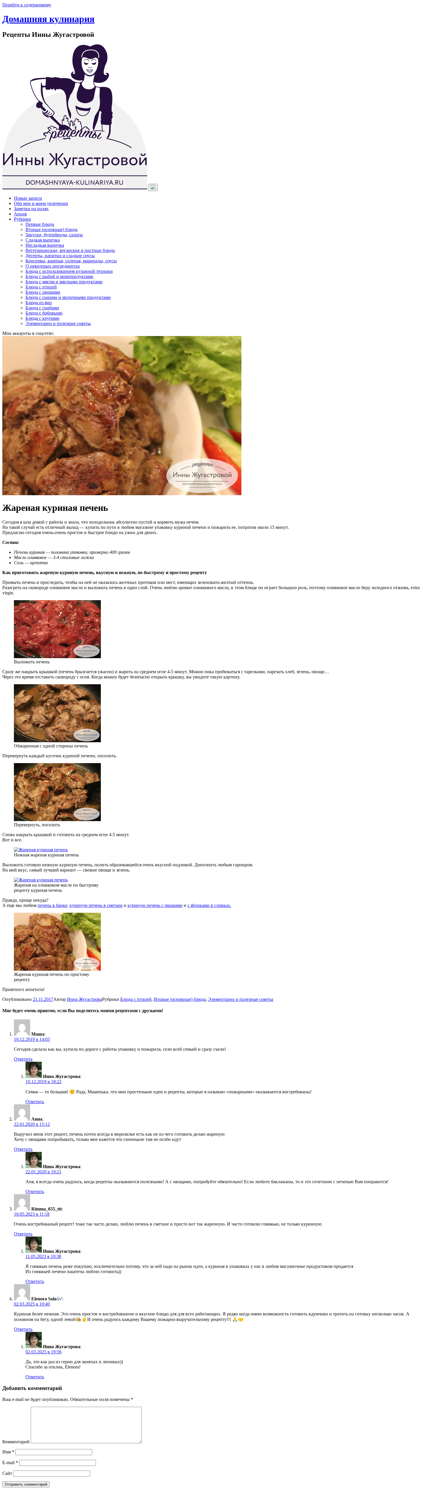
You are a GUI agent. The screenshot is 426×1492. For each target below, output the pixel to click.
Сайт (7, 1473)
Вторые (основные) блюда (51, 229)
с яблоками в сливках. (209, 905)
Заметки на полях (31, 208)
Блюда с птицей (41, 286)
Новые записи (28, 198)
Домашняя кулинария (48, 19)
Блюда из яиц (39, 302)
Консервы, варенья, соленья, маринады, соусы (71, 260)
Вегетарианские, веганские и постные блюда (70, 250)
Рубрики (22, 219)
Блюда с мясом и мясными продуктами (64, 281)
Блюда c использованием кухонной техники (69, 271)
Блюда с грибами (42, 307)
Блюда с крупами (42, 318)
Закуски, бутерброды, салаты (54, 234)
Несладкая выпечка (45, 245)
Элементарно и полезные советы (58, 323)
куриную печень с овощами (155, 905)
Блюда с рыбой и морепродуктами (59, 276)
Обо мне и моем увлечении (41, 203)
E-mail (10, 1462)
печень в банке (52, 905)
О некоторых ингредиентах (53, 266)
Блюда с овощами (43, 292)
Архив (20, 213)
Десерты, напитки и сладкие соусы (60, 255)
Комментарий (16, 1441)
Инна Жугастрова (84, 999)
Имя (8, 1451)
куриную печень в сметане (96, 905)
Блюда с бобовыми (44, 313)
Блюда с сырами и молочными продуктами (68, 297)
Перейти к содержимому (26, 4)
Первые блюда (40, 224)
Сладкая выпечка (43, 239)
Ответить (23, 1059)
